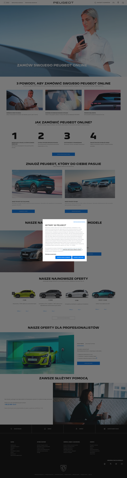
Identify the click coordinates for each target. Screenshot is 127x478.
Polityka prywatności (50, 254)
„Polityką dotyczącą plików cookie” (72, 249)
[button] (63, 257)
